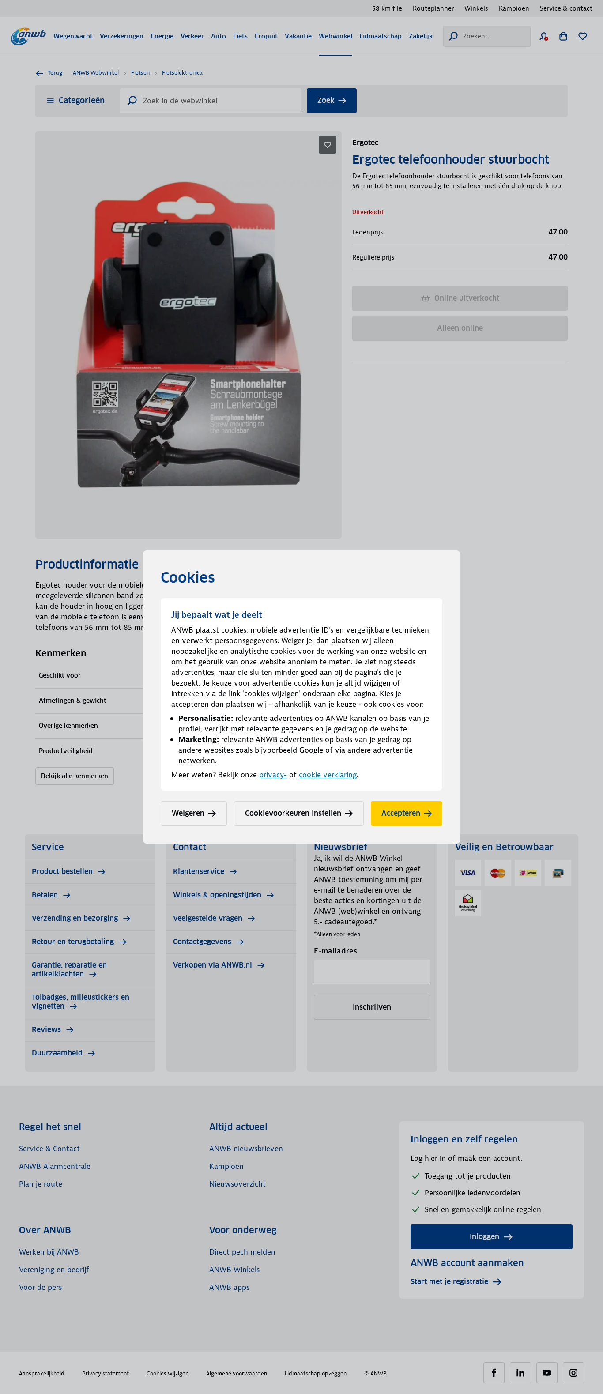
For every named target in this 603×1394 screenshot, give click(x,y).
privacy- (273, 775)
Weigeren (188, 813)
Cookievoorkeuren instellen (293, 813)
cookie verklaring (328, 775)
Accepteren (400, 813)
